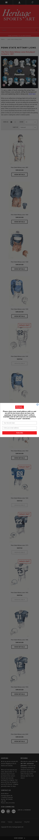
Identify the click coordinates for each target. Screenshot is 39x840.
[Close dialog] (37, 404)
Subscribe (19, 432)
